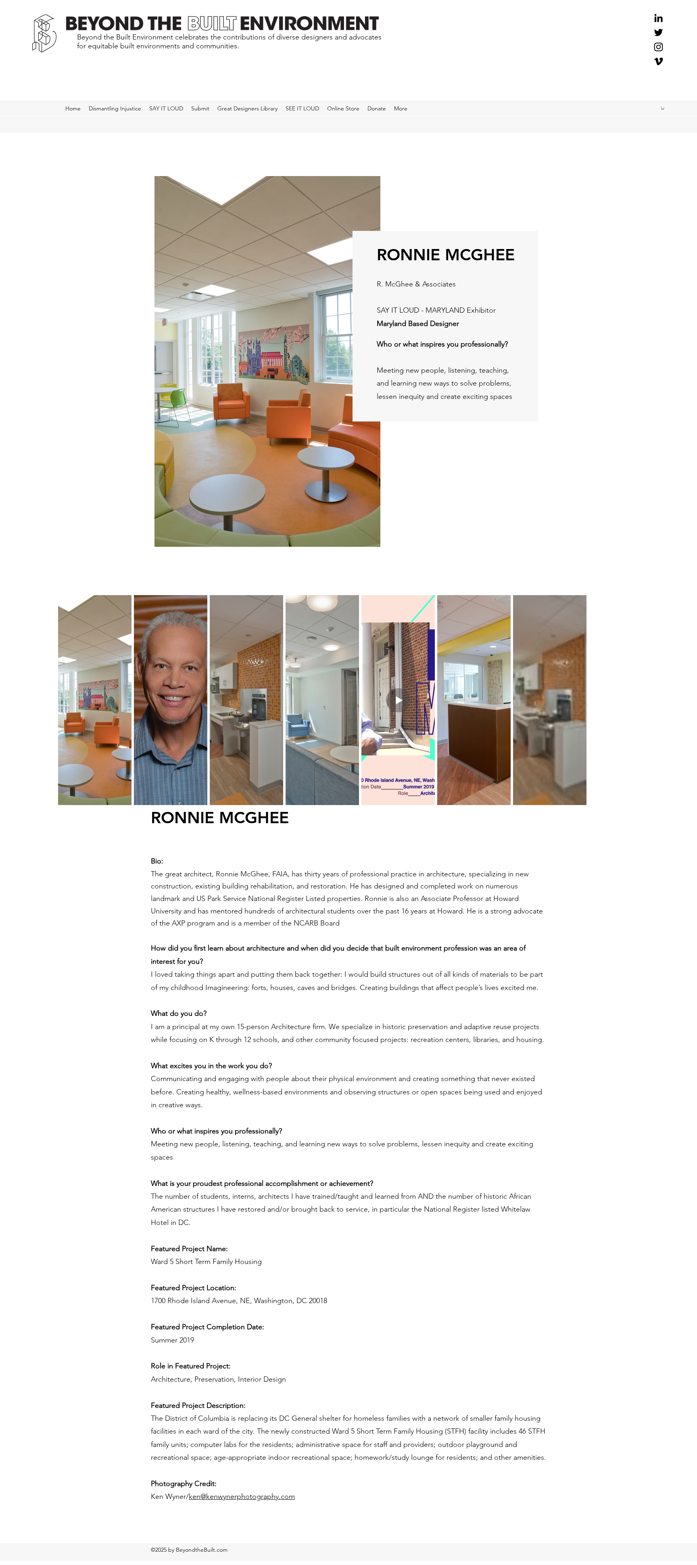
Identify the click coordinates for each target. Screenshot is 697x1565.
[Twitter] (658, 32)
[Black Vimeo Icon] (658, 61)
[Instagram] (658, 47)
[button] (663, 108)
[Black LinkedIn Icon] (658, 18)
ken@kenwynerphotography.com (242, 1496)
